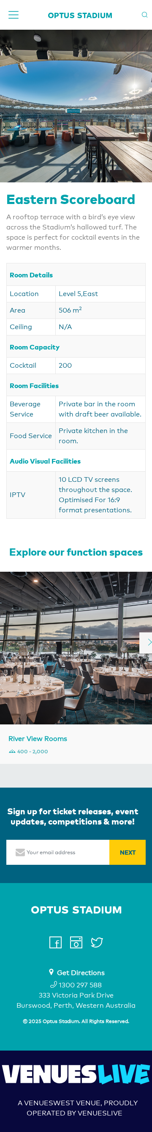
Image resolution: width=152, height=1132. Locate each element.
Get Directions (81, 973)
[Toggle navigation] (13, 15)
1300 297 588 (79, 985)
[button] (6, 106)
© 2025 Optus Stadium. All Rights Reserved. (76, 1021)
